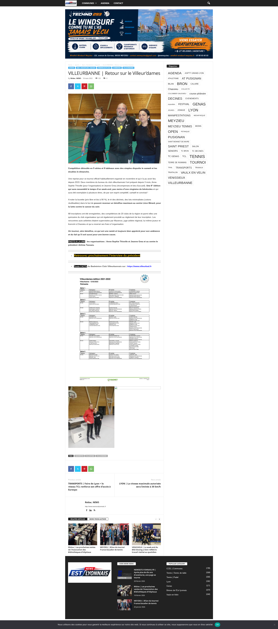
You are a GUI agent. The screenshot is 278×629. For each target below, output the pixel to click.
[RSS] (94, 510)
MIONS (198, 126)
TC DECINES (197, 151)
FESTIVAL (183, 104)
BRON (182, 84)
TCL (184, 156)
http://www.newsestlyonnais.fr (95, 506)
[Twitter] (78, 86)
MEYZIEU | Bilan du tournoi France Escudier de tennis (112, 548)
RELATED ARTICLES (78, 519)
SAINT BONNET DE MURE (178, 142)
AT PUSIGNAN (191, 78)
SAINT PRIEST (178, 146)
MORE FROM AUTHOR (97, 519)
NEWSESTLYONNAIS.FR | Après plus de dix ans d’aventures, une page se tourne (145, 573)
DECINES (175, 98)
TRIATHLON (173, 172)
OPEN (173, 132)
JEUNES (171, 110)
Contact (118, 3)
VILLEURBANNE (102, 456)
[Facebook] (71, 86)
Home (70, 65)
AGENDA (175, 73)
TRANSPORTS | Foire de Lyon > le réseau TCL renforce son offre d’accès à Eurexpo (89, 486)
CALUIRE (195, 84)
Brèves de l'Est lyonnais (177, 590)
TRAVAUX (199, 168)
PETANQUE (185, 131)
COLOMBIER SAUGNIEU (177, 93)
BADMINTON (79, 456)
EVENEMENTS (192, 98)
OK (217, 624)
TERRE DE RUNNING (177, 162)
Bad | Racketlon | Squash (91, 65)
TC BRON (185, 151)
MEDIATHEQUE (199, 115)
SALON (195, 146)
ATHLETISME (173, 78)
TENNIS (197, 156)
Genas (169, 586)
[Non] (274, 624)
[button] (208, 3)
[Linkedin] (91, 510)
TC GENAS (173, 156)
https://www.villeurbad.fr (139, 266)
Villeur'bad (90, 456)
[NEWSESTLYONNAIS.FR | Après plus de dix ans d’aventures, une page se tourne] (124, 573)
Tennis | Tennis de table (176, 573)
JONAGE (181, 110)
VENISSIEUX (176, 177)
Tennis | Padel (172, 577)
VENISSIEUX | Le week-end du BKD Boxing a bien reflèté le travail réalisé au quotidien (145, 549)
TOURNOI (198, 162)
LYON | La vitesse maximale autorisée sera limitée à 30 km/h (140, 485)
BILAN (171, 84)
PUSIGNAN (176, 137)
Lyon (169, 582)
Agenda (105, 3)
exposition (171, 104)
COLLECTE (185, 89)
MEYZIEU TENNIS (180, 126)
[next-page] (159, 519)
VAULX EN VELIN (193, 172)
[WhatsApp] (91, 86)
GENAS (199, 104)
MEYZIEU (176, 121)
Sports (77, 65)
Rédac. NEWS (76, 78)
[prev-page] (155, 519)
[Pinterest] (84, 86)
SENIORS (173, 151)
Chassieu (173, 89)
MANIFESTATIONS (179, 115)
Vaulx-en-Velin (172, 595)
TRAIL (170, 167)
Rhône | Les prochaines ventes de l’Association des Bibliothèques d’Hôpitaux (81, 549)
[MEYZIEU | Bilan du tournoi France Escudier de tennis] (114, 534)
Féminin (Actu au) (104, 68)
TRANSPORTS (184, 167)
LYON (193, 110)
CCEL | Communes (175, 569)
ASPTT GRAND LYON (194, 73)
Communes (88, 3)
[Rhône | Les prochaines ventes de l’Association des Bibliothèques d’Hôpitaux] (82, 534)
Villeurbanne (128, 68)
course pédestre (197, 93)
